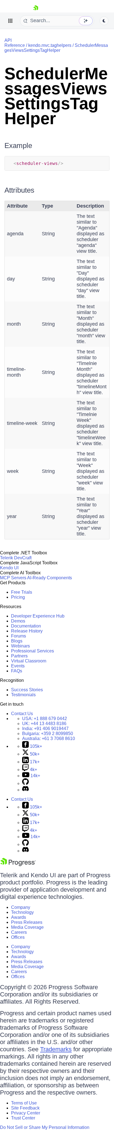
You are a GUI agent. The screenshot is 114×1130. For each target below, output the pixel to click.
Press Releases (26, 922)
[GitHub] (25, 783)
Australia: (48, 738)
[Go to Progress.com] (18, 864)
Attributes (19, 190)
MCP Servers (13, 577)
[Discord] (25, 789)
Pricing (18, 597)
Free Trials (21, 592)
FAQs (16, 671)
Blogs (16, 641)
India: (45, 728)
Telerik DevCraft (16, 557)
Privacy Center (25, 1113)
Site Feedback (25, 1108)
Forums (18, 636)
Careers (19, 932)
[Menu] (10, 21)
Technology (22, 912)
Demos (18, 621)
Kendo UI (9, 567)
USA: (44, 718)
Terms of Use (24, 1103)
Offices (18, 937)
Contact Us (22, 713)
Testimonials (23, 694)
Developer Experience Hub (37, 616)
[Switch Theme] (104, 20)
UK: (44, 723)
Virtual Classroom (28, 661)
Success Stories (27, 689)
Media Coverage (27, 927)
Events (18, 666)
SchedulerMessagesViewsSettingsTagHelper (56, 48)
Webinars (20, 646)
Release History (27, 631)
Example (18, 145)
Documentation (26, 626)
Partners (19, 656)
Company (20, 907)
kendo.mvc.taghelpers (49, 45)
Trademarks (56, 1049)
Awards (18, 917)
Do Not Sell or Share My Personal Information (44, 1127)
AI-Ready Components (49, 577)
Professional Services (32, 651)
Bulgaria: (47, 733)
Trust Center (23, 1118)
